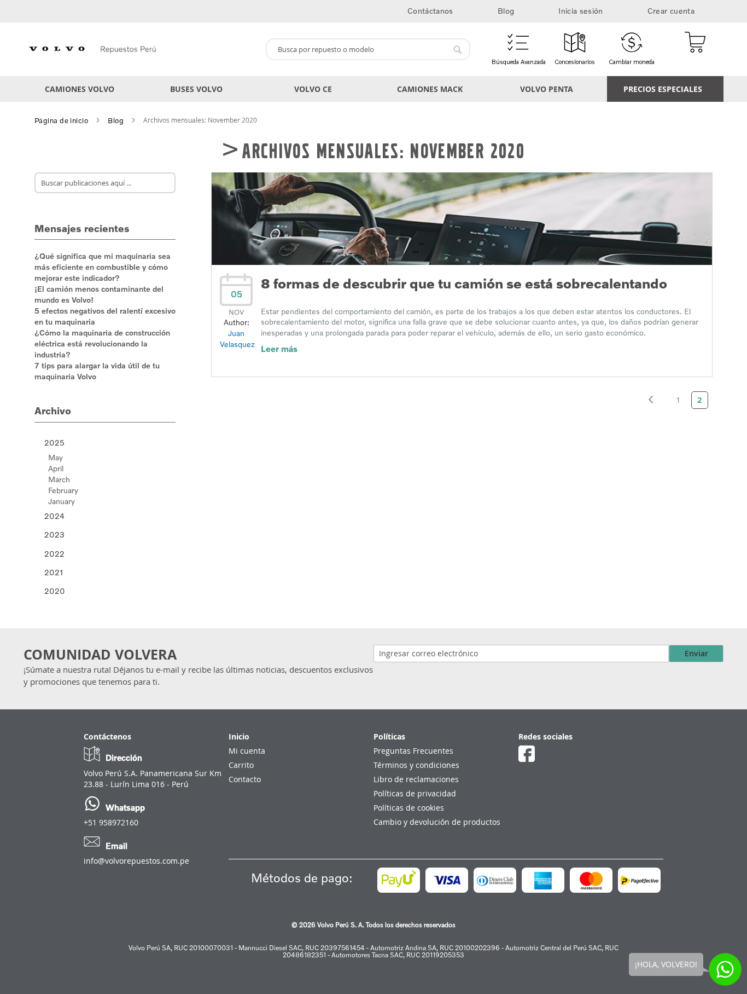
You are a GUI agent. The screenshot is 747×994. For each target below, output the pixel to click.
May (55, 457)
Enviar (696, 653)
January (61, 501)
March (59, 479)
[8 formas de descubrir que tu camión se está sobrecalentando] (462, 262)
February (63, 490)
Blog (506, 10)
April (55, 468)
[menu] (373, 89)
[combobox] (368, 49)
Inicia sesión (580, 10)
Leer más (279, 349)
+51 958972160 (111, 822)
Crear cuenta (671, 10)
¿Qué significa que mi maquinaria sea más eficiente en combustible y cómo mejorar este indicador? (102, 266)
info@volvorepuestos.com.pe (136, 861)
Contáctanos (430, 10)
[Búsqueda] (162, 183)
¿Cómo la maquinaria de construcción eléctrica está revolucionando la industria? (102, 343)
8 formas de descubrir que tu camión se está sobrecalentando (464, 283)
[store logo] (140, 49)
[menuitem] (81, 89)
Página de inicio (61, 120)
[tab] (105, 443)
